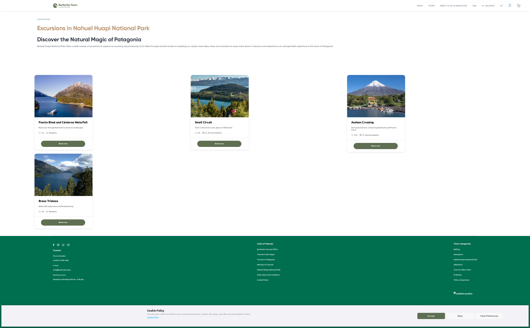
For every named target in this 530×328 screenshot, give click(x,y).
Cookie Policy (153, 317)
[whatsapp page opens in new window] (63, 244)
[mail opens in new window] (68, 244)
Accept (431, 316)
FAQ (474, 6)
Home (420, 6)
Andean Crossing (362, 122)
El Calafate (488, 6)
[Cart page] (518, 5)
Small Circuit (203, 122)
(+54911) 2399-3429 (61, 260)
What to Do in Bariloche (453, 6)
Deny (460, 316)
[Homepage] (65, 5)
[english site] (510, 5)
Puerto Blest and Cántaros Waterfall (63, 122)
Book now (63, 144)
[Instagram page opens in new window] (58, 244)
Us (501, 6)
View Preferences (489, 316)
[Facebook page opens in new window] (53, 244)
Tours (431, 6)
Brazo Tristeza (48, 201)
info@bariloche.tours (62, 270)
